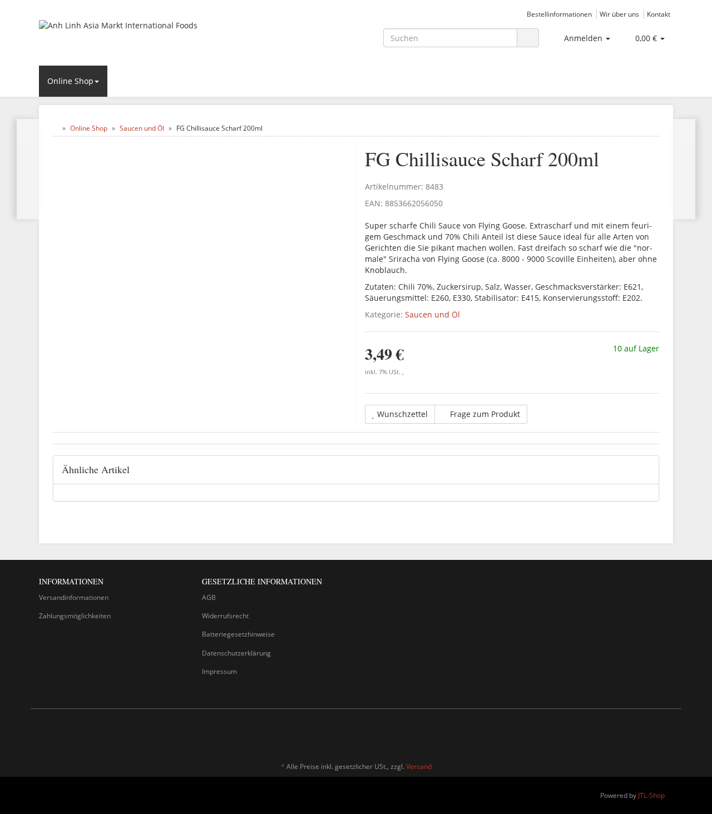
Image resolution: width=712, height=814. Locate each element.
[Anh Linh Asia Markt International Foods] (139, 36)
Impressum (219, 671)
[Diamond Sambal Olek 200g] (28, 169)
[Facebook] (650, 733)
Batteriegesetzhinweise (238, 634)
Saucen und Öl (432, 314)
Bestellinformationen (559, 13)
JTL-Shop (651, 795)
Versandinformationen (73, 597)
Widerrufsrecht (225, 616)
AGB (209, 597)
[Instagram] (667, 733)
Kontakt (658, 13)
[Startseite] (55, 128)
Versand (419, 766)
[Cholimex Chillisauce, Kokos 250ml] (684, 169)
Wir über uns (619, 13)
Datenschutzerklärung (236, 653)
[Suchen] (528, 38)
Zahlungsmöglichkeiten (75, 616)
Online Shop (70, 81)
